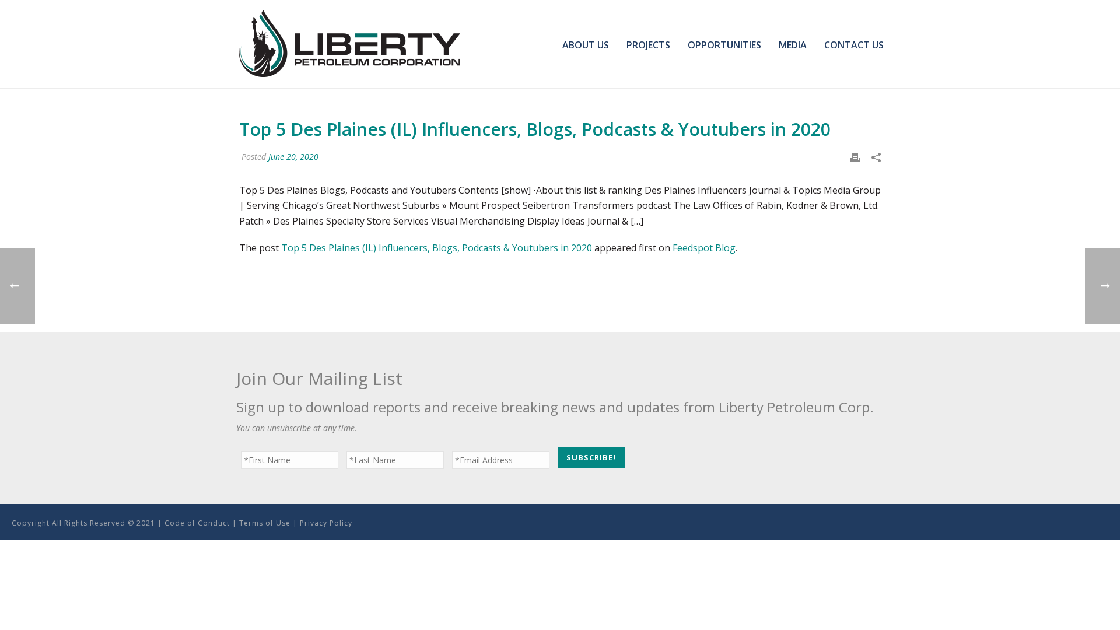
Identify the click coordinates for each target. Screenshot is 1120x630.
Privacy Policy (326, 523)
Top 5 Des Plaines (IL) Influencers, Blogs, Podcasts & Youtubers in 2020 (436, 248)
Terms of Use (264, 523)
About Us (585, 44)
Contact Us (854, 44)
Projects (648, 44)
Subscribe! (591, 457)
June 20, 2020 (293, 156)
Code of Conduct (197, 523)
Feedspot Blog (704, 248)
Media (793, 44)
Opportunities (724, 44)
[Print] (855, 156)
